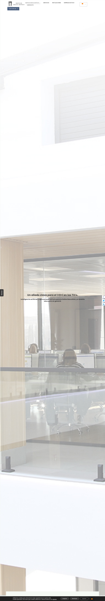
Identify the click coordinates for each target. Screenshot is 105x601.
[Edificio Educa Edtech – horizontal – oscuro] (15, 2)
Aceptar (65, 598)
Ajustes (84, 598)
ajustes (55, 599)
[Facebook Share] (103, 297)
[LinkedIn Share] (103, 304)
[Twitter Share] (103, 300)
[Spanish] (83, 4)
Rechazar (74, 598)
